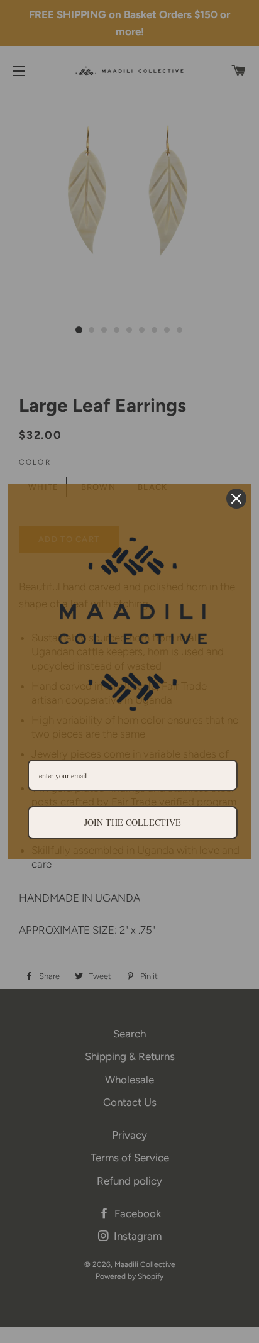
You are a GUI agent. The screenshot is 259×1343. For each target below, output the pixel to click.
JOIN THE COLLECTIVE (132, 822)
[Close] (236, 499)
